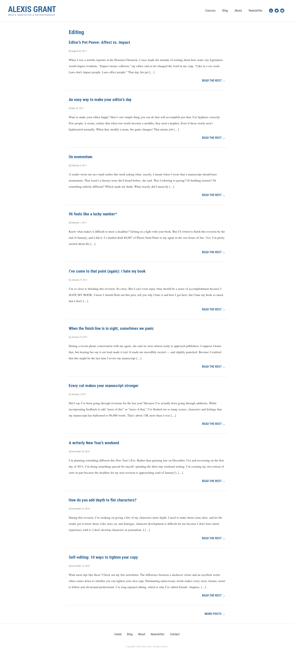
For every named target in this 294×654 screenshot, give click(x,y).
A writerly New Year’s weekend (94, 442)
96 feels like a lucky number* (93, 214)
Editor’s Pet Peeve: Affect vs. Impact (99, 42)
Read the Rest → (213, 80)
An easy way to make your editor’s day (100, 99)
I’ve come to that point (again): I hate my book (107, 271)
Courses (210, 10)
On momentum (80, 156)
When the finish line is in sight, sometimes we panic (111, 328)
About (238, 10)
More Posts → (215, 614)
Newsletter (256, 10)
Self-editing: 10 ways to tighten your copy (103, 557)
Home (118, 634)
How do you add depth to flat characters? (102, 500)
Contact (175, 634)
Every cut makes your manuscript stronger (103, 385)
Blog (225, 10)
